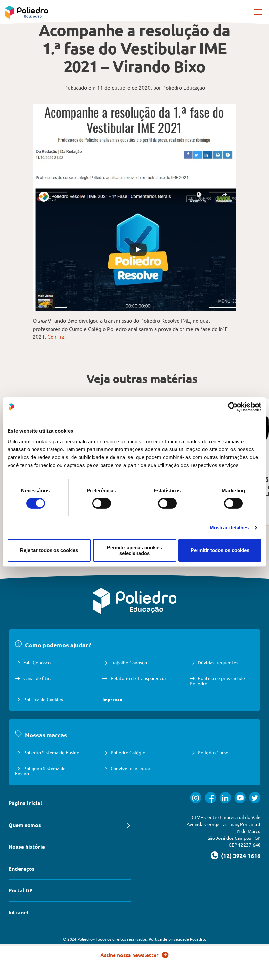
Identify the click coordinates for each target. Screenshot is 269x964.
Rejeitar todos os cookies (49, 550)
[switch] (101, 503)
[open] (258, 12)
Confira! (56, 336)
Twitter (254, 797)
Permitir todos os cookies (220, 550)
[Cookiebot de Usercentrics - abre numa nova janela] (232, 407)
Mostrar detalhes (229, 527)
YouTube (240, 797)
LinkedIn (225, 797)
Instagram (195, 797)
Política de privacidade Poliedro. (177, 939)
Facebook (210, 797)
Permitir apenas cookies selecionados (134, 550)
